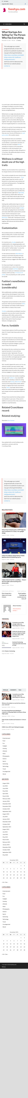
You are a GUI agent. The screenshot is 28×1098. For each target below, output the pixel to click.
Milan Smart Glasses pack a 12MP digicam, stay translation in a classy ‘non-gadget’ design (14, 531)
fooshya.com (16, 9)
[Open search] (24, 24)
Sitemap (4, 966)
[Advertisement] (15, 18)
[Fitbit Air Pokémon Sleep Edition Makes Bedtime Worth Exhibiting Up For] (14, 546)
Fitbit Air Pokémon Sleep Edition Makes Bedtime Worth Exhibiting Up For (13, 556)
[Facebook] (25, 4)
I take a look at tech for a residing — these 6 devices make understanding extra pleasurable (14, 581)
